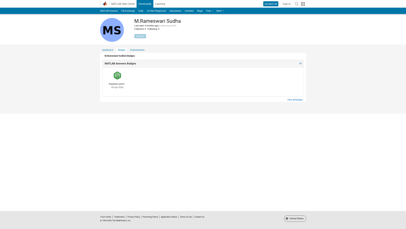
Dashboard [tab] (107, 50)
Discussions (175, 11)
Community (144, 3)
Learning (160, 3)
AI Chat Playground (156, 11)
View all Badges (295, 99)
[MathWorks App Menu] (303, 4)
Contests (189, 11)
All (300, 63)
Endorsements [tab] (137, 50)
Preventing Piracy (150, 217)
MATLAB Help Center (123, 3)
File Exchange (128, 11)
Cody (140, 11)
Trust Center (105, 217)
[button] (297, 4)
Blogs (200, 11)
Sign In (287, 3)
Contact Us (199, 217)
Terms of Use (186, 217)
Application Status (169, 217)
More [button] (219, 11)
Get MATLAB (271, 4)
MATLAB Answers (109, 11)
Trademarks (119, 217)
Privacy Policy (134, 217)
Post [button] (208, 11)
